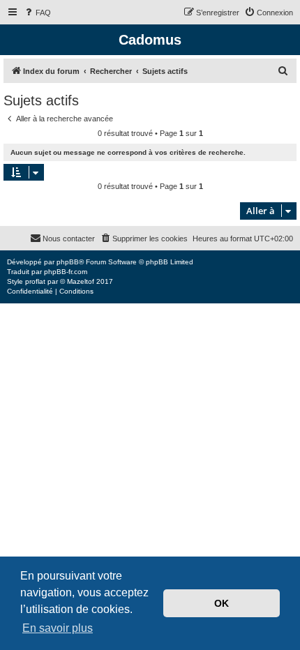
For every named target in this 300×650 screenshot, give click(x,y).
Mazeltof (80, 281)
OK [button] (221, 603)
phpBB (68, 262)
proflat (35, 281)
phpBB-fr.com (65, 271)
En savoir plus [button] (57, 628)
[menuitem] (37, 12)
